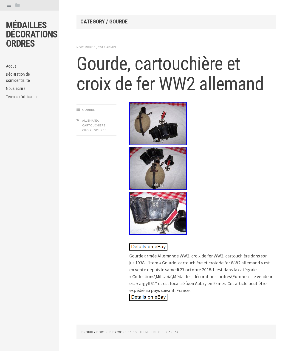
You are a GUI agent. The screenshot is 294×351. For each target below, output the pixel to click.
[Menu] (9, 5)
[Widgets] (17, 5)
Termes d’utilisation (22, 96)
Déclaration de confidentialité (18, 77)
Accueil (12, 66)
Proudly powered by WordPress (109, 332)
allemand (90, 120)
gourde (88, 110)
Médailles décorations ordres (31, 34)
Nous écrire (15, 88)
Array (174, 332)
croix (87, 130)
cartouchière (94, 125)
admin (111, 47)
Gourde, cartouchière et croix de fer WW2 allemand (170, 74)
